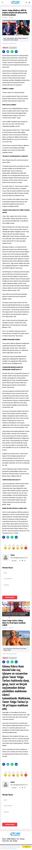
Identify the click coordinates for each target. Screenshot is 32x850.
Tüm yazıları (14, 560)
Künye (4, 839)
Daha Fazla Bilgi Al (13, 848)
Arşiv (11, 841)
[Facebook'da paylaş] (3, 51)
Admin (12, 555)
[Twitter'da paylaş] (7, 51)
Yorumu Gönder (9, 597)
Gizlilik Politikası (11, 839)
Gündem (11, 17)
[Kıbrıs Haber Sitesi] (16, 834)
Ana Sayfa (4, 17)
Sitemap (22, 839)
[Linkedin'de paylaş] (16, 51)
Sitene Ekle (5, 841)
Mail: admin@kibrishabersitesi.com (19, 557)
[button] (29, 2)
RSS (18, 839)
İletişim (15, 841)
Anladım (26, 846)
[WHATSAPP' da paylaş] (12, 51)
